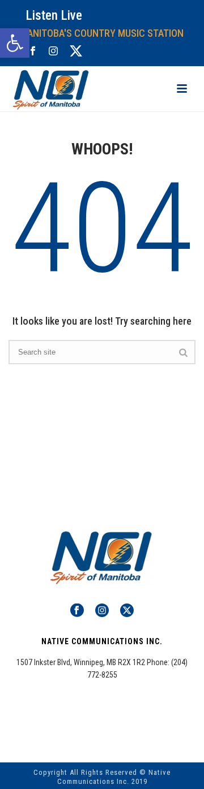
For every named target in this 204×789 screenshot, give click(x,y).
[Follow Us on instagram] (102, 610)
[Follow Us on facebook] (77, 610)
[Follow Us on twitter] (127, 610)
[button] (14, 43)
